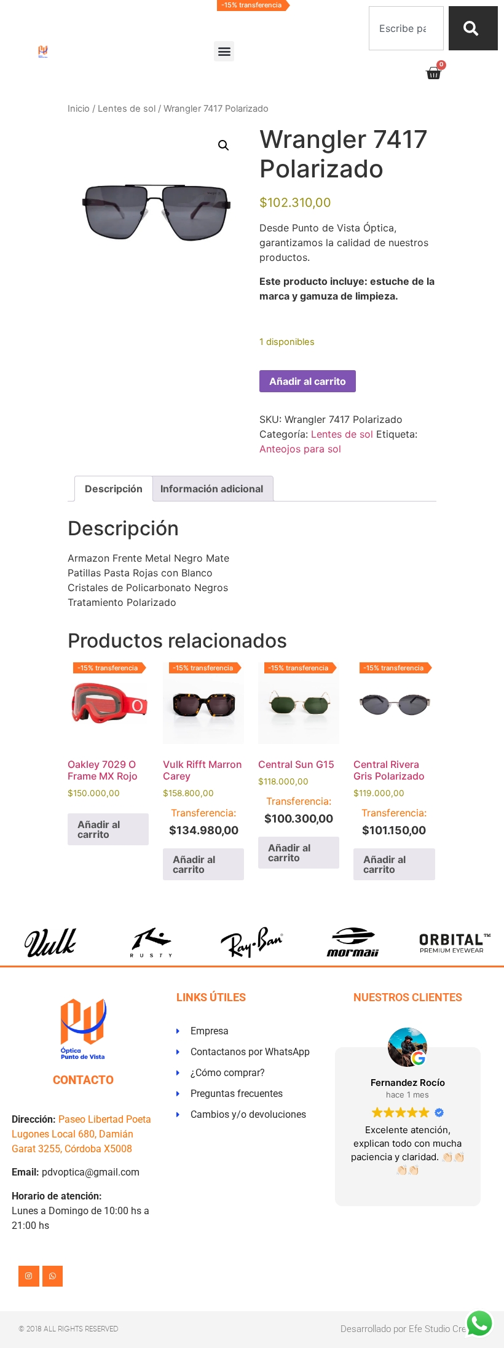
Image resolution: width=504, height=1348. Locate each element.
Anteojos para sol (300, 449)
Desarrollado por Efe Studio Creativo (413, 1328)
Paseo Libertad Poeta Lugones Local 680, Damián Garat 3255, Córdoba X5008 (81, 1134)
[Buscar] (473, 28)
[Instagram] (28, 1276)
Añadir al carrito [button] (98, 829)
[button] (224, 51)
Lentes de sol (127, 108)
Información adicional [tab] (211, 488)
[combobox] (406, 28)
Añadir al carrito (307, 381)
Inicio (79, 108)
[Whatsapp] (52, 1276)
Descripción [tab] (114, 488)
